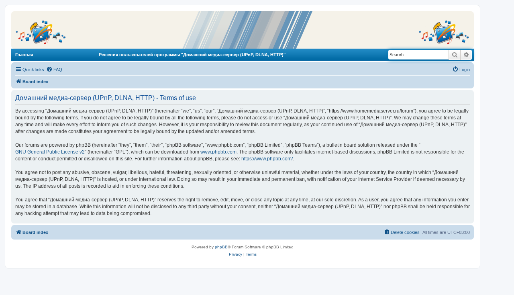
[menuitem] (54, 69)
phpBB (221, 247)
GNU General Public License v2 (50, 152)
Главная (24, 54)
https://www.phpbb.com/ (267, 159)
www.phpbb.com (218, 152)
